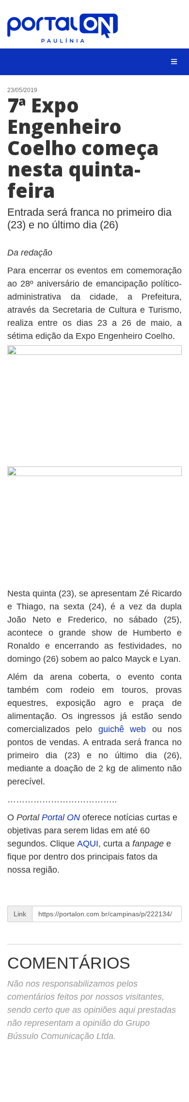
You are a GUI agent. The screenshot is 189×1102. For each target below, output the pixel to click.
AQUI (87, 843)
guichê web (122, 729)
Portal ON (61, 817)
